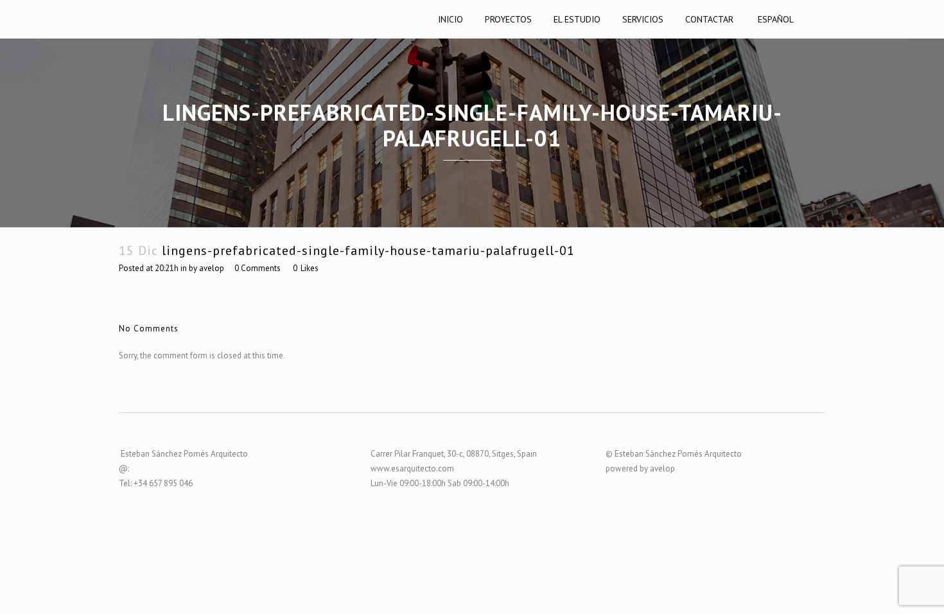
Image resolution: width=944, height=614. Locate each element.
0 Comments (257, 268)
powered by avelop (640, 468)
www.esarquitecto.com (412, 468)
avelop (211, 268)
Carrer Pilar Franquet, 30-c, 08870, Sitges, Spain (454, 453)
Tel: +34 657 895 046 (156, 483)
